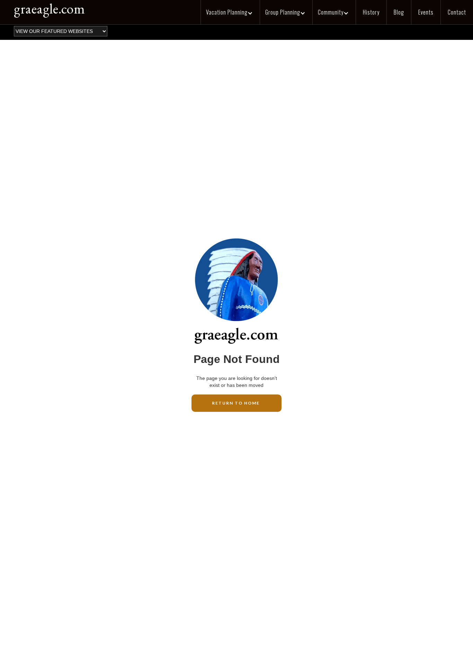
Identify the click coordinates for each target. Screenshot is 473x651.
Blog (399, 12)
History (371, 12)
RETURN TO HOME (236, 403)
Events (426, 12)
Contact (457, 12)
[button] (230, 12)
